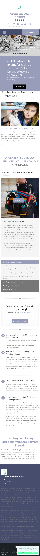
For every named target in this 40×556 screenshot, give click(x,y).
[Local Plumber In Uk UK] (4, 472)
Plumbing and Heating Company (13, 286)
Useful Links (8, 481)
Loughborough (20, 321)
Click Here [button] (32, 549)
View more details (6, 145)
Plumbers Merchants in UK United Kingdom (19, 128)
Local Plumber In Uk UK (7, 552)
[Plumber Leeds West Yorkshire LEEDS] (20, 6)
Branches (7, 484)
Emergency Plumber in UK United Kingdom (20, 42)
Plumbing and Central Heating (13, 262)
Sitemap (4, 554)
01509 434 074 (21, 24)
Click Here (18, 200)
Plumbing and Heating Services (13, 282)
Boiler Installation (9, 290)
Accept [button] (33, 552)
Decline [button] (22, 552)
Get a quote (30, 32)
